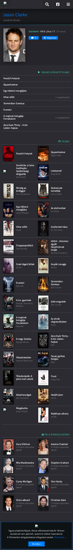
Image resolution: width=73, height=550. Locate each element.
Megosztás (51, 37)
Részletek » (60, 537)
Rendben (36, 544)
